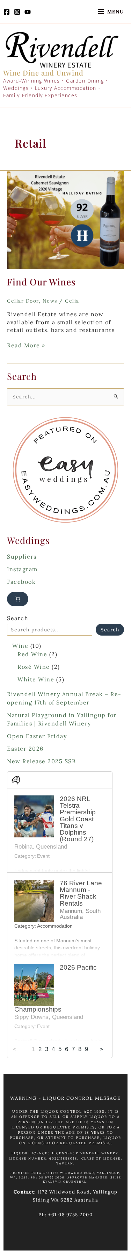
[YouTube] (27, 12)
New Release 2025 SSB (41, 761)
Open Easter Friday (37, 735)
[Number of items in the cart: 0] (17, 599)
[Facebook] (6, 12)
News (50, 301)
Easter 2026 (25, 748)
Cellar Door (23, 301)
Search (17, 618)
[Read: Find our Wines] (65, 219)
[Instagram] (17, 12)
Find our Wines (41, 282)
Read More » (26, 345)
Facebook (21, 581)
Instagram (22, 569)
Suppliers (22, 556)
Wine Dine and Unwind (43, 72)
